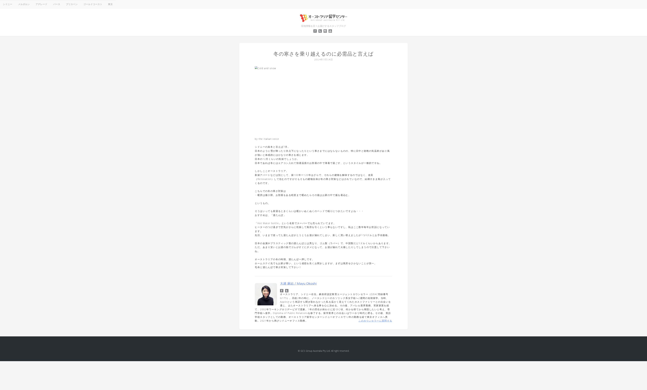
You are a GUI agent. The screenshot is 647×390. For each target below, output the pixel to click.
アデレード (41, 4)
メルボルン (24, 4)
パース (56, 4)
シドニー (7, 4)
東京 (110, 4)
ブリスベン (72, 4)
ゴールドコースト (92, 4)
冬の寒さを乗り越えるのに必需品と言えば (323, 54)
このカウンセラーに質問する (375, 320)
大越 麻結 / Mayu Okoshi (298, 283)
